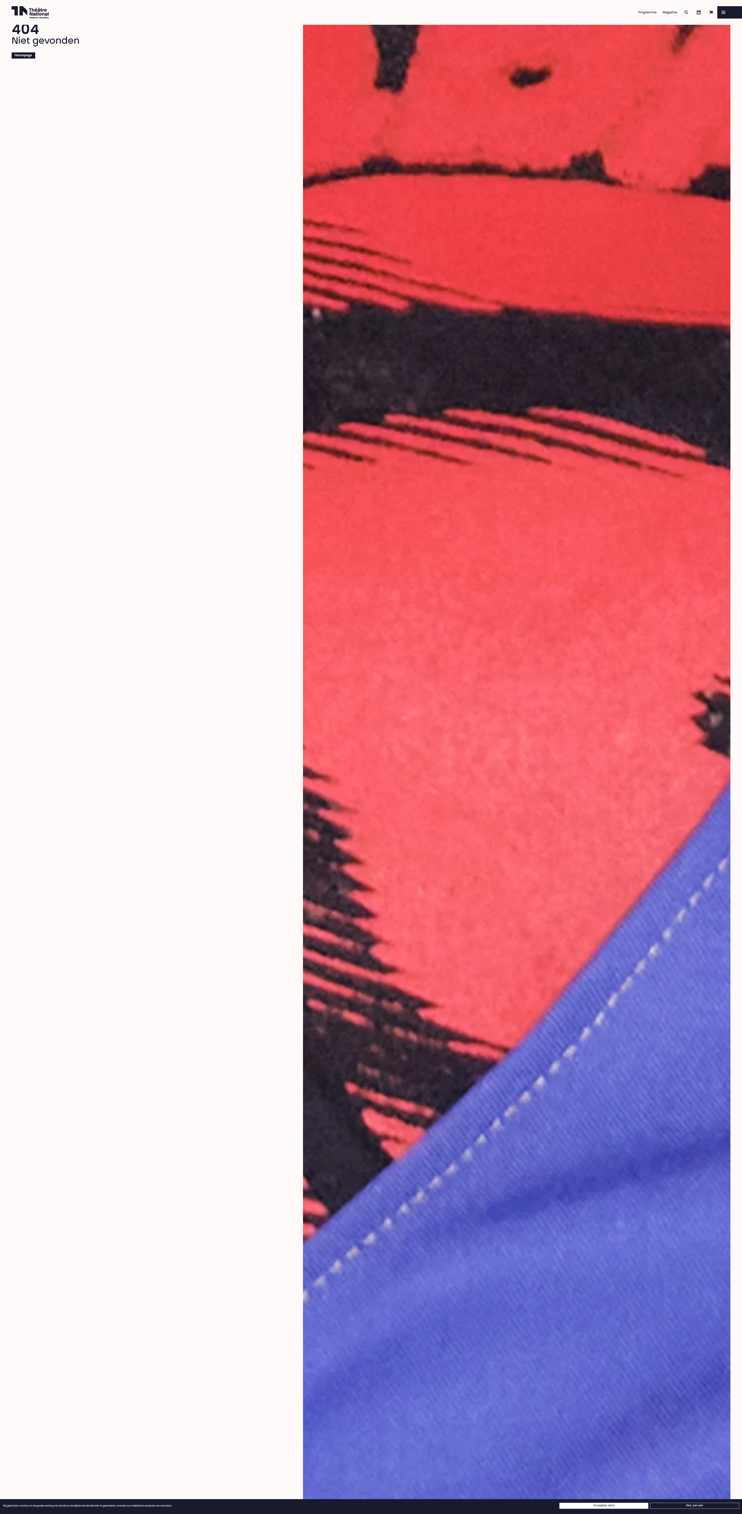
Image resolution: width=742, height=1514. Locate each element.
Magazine (670, 12)
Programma (647, 12)
